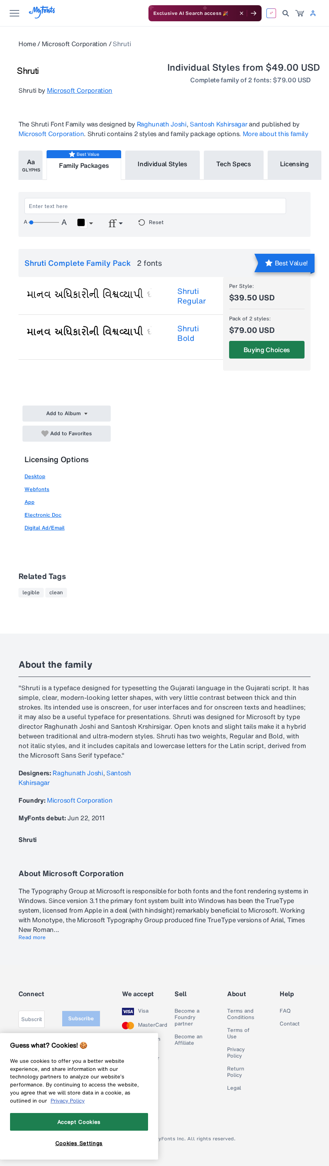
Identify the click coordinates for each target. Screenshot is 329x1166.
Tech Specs (233, 164)
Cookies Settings (79, 1143)
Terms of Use (238, 1033)
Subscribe (81, 1018)
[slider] (43, 222)
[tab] (30, 165)
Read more (32, 937)
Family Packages (84, 165)
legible (31, 592)
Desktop (34, 476)
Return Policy (235, 1072)
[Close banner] (241, 13)
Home (27, 44)
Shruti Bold (188, 333)
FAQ (285, 1011)
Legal (234, 1088)
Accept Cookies (79, 1122)
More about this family (276, 134)
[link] (299, 13)
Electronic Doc (42, 515)
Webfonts (36, 489)
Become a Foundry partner (187, 1017)
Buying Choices (267, 350)
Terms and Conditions (240, 1014)
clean (56, 592)
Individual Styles (162, 164)
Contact (290, 1024)
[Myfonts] (42, 16)
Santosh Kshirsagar (218, 124)
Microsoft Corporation (74, 44)
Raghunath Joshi (162, 124)
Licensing (294, 164)
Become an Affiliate (189, 1040)
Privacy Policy (236, 1052)
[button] (85, 223)
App (29, 502)
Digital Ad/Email (44, 528)
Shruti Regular (191, 295)
